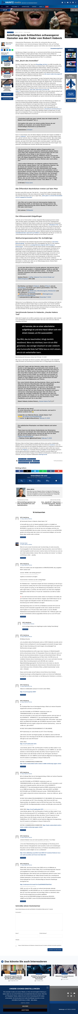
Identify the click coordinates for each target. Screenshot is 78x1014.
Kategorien (14, 6)
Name (17, 933)
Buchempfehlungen (71, 90)
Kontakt (34, 6)
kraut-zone (29, 182)
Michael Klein (23, 543)
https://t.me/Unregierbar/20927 (28, 691)
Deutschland (10, 32)
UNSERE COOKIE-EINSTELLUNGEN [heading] (24, 989)
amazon (29, 129)
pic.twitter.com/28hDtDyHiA (26, 295)
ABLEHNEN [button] (25, 1006)
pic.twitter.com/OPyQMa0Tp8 (32, 416)
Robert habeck (22, 458)
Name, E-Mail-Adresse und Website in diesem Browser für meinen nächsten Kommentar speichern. (40, 945)
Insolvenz (52, 445)
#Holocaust (31, 292)
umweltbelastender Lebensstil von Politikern (28, 232)
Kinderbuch (36, 460)
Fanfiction (23, 136)
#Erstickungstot (42, 291)
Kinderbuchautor (34, 462)
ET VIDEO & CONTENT (71, 1009)
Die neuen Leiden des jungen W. (53, 74)
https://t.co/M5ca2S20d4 (25, 436)
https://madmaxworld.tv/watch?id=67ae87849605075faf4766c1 (36, 884)
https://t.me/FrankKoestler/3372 (28, 743)
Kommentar (18, 912)
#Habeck (36, 286)
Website (17, 939)
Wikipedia (29, 210)
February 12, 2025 (44, 418)
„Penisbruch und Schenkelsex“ (52, 109)
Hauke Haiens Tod (44, 401)
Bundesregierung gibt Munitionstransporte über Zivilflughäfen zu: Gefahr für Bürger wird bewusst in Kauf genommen (37, 9)
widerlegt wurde (42, 454)
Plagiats (25, 449)
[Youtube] (68, 2)
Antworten (23, 537)
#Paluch (47, 286)
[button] (76, 7)
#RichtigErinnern (48, 294)
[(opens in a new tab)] (71, 84)
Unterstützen (25, 6)
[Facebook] (73, 2)
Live (47, 6)
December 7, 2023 (45, 297)
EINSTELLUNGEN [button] (25, 1003)
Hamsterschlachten (24, 462)
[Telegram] (62, 2)
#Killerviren (33, 291)
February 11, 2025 (47, 438)
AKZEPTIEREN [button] (25, 1010)
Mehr (40, 6)
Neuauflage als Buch (41, 64)
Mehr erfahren (34, 1000)
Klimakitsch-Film (53, 224)
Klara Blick (9, 43)
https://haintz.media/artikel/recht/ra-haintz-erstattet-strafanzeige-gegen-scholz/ (40, 763)
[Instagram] (70, 2)
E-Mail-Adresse (43, 933)
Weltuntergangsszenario (25, 460)
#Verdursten (52, 291)
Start (7, 6)
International (39, 973)
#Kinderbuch (22, 287)
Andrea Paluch (32, 458)
